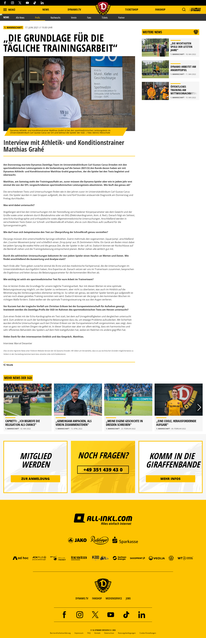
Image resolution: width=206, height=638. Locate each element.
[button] (183, 9)
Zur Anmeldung (35, 478)
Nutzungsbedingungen (127, 633)
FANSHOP (97, 598)
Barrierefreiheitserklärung (60, 633)
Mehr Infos (170, 478)
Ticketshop (131, 9)
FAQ (89, 633)
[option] (27, 407)
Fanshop (160, 9)
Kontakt (97, 633)
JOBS (128, 598)
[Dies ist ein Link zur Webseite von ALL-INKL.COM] (103, 519)
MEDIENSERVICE (114, 598)
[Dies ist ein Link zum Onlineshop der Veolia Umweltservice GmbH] (157, 558)
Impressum (79, 633)
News (45, 9)
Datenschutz (109, 633)
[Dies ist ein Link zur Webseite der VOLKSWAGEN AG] (171, 558)
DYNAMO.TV (74, 9)
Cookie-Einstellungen (148, 633)
